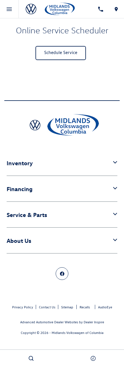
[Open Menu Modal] (9, 9)
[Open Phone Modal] (101, 9)
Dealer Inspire (94, 322)
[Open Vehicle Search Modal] (31, 358)
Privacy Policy (22, 307)
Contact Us (47, 307)
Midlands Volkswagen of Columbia (78, 333)
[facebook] (62, 273)
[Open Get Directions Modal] (116, 9)
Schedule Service (60, 52)
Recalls (85, 307)
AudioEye (105, 307)
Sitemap (67, 307)
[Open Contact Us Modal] (93, 358)
